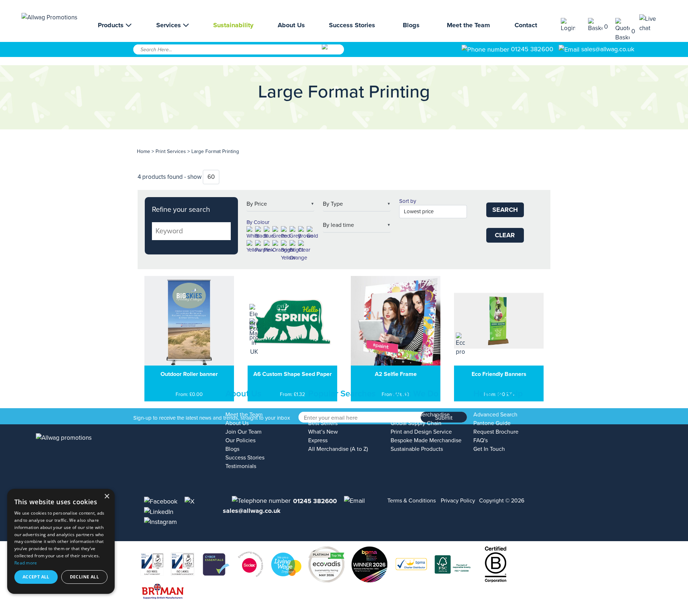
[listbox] (280, 204)
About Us (291, 25)
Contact (526, 25)
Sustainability (233, 25)
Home (143, 151)
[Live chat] (652, 23)
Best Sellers (323, 423)
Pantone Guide (492, 423)
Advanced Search (495, 414)
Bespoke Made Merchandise (426, 440)
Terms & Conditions (411, 500)
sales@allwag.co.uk (607, 49)
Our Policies (240, 440)
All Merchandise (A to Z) (338, 449)
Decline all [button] (84, 577)
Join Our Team (243, 431)
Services (169, 25)
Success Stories (352, 25)
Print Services (171, 151)
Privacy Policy (458, 500)
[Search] (332, 52)
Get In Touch (489, 449)
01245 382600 (531, 49)
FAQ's (480, 440)
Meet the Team (468, 25)
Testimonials (240, 466)
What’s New (323, 431)
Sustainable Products (417, 449)
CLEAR (505, 235)
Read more (25, 563)
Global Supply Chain (416, 423)
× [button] (106, 496)
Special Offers (325, 414)
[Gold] (312, 233)
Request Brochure (496, 431)
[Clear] (304, 247)
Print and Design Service (421, 431)
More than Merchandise (420, 414)
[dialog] (61, 541)
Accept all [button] (36, 577)
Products (111, 25)
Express (318, 440)
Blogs (411, 25)
